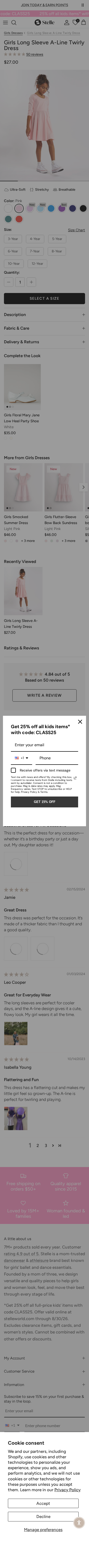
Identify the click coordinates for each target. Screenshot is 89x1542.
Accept (43, 1503)
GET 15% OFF (44, 802)
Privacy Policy (67, 1489)
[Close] (80, 722)
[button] (79, 1523)
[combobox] (21, 758)
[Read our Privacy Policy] (75, 778)
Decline (43, 1516)
